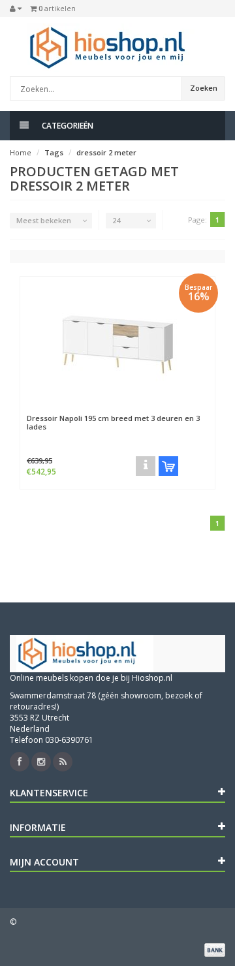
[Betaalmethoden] (214, 949)
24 (116, 220)
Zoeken (203, 88)
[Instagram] (41, 761)
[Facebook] (19, 761)
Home (20, 152)
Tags (53, 152)
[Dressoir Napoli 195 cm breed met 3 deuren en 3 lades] (117, 342)
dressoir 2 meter (106, 152)
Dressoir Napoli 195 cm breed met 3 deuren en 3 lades (113, 422)
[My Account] (16, 8)
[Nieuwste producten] (62, 761)
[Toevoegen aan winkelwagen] (168, 466)
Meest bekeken (43, 220)
